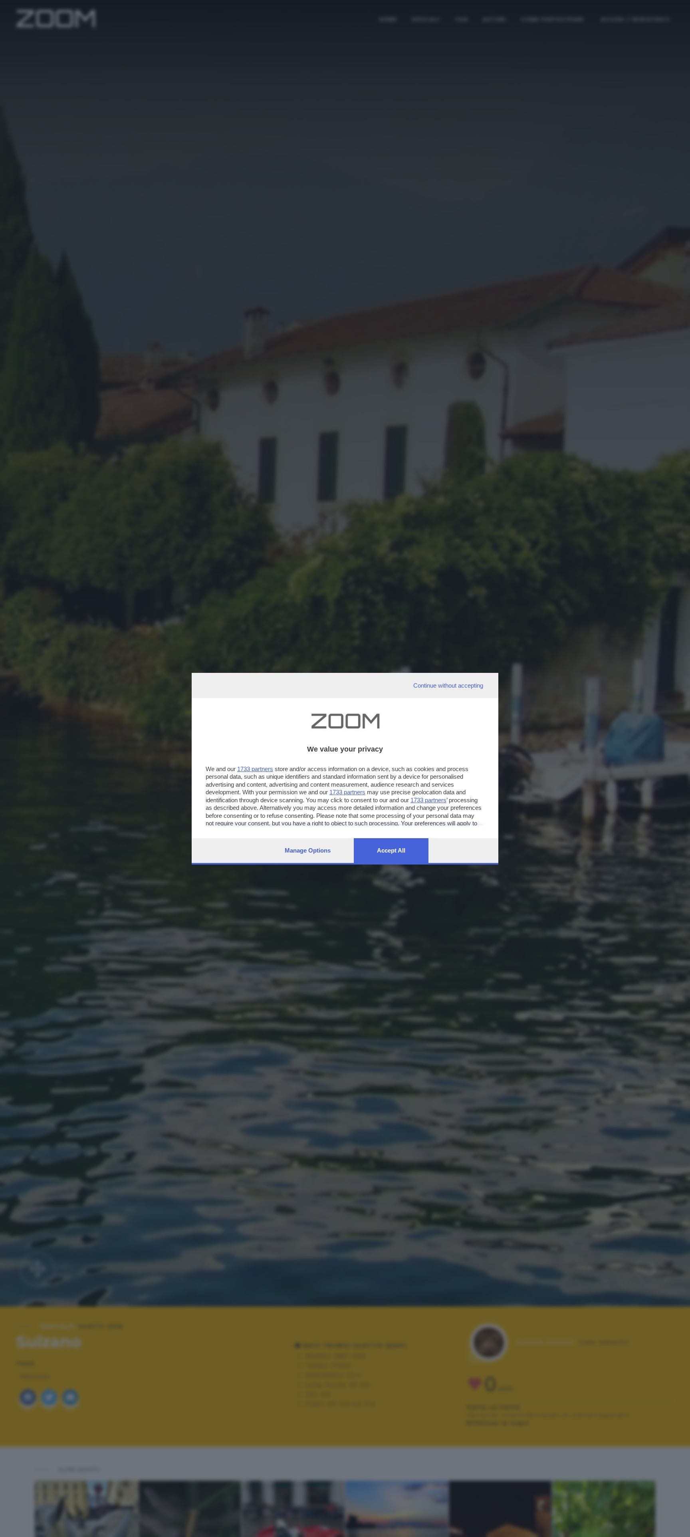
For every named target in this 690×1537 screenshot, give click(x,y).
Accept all (391, 850)
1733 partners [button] (255, 769)
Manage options (308, 850)
